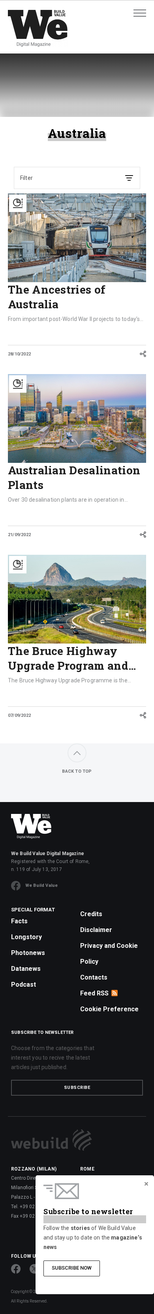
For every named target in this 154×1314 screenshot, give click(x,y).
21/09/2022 (19, 534)
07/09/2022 (19, 715)
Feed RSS (94, 993)
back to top (77, 771)
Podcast (23, 984)
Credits (91, 914)
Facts (19, 921)
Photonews (28, 953)
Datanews (26, 968)
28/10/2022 (19, 354)
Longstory (26, 937)
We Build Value (41, 885)
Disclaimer (96, 930)
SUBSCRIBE (77, 1087)
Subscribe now (72, 1268)
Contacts (93, 977)
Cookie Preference (109, 1009)
